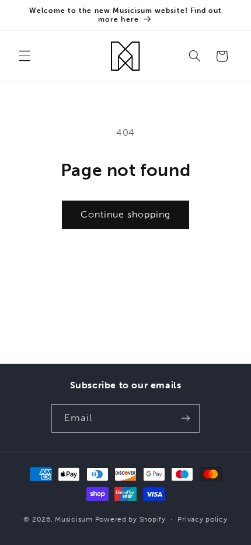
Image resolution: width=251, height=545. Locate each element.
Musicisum (74, 519)
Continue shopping (126, 214)
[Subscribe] (185, 418)
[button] (24, 56)
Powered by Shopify (130, 519)
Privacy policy (202, 519)
